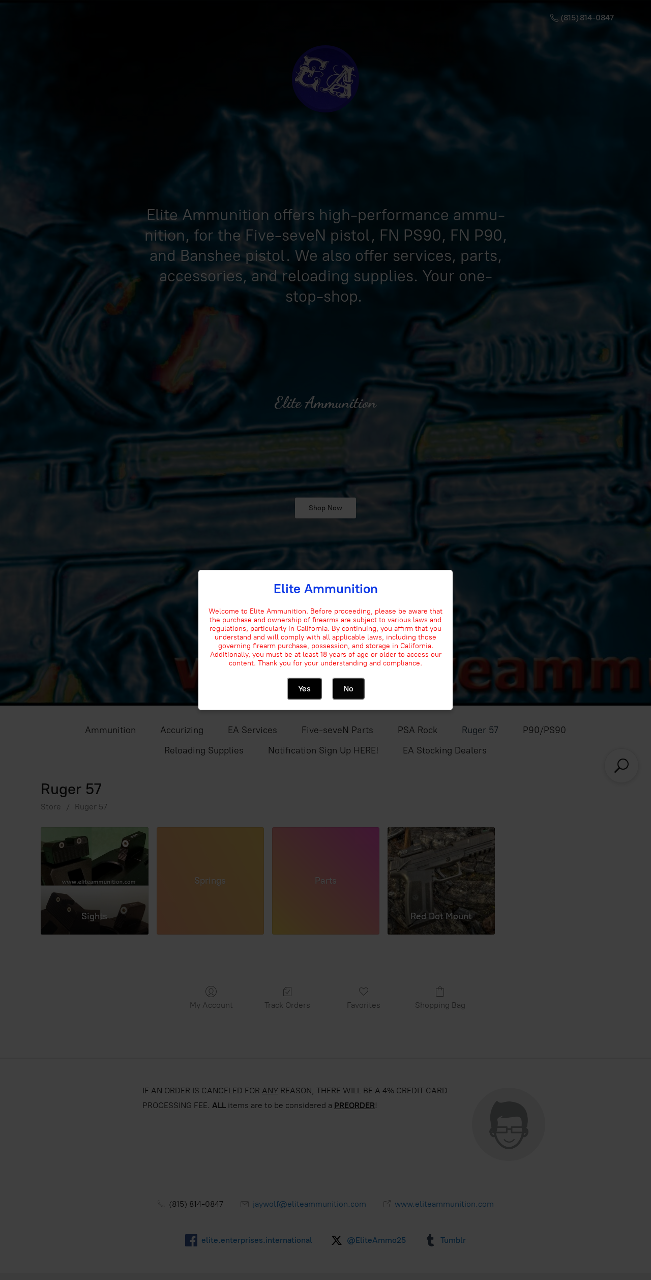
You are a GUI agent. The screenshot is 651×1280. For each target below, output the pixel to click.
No (348, 688)
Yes (304, 688)
